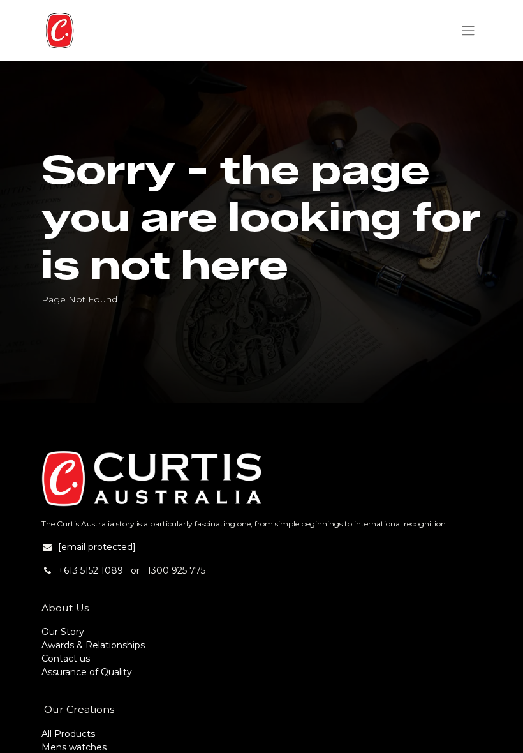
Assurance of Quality (86, 672)
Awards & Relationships (93, 645)
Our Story (62, 631)
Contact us (65, 658)
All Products (68, 734)
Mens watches (74, 747)
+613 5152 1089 (90, 570)
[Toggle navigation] (468, 31)
